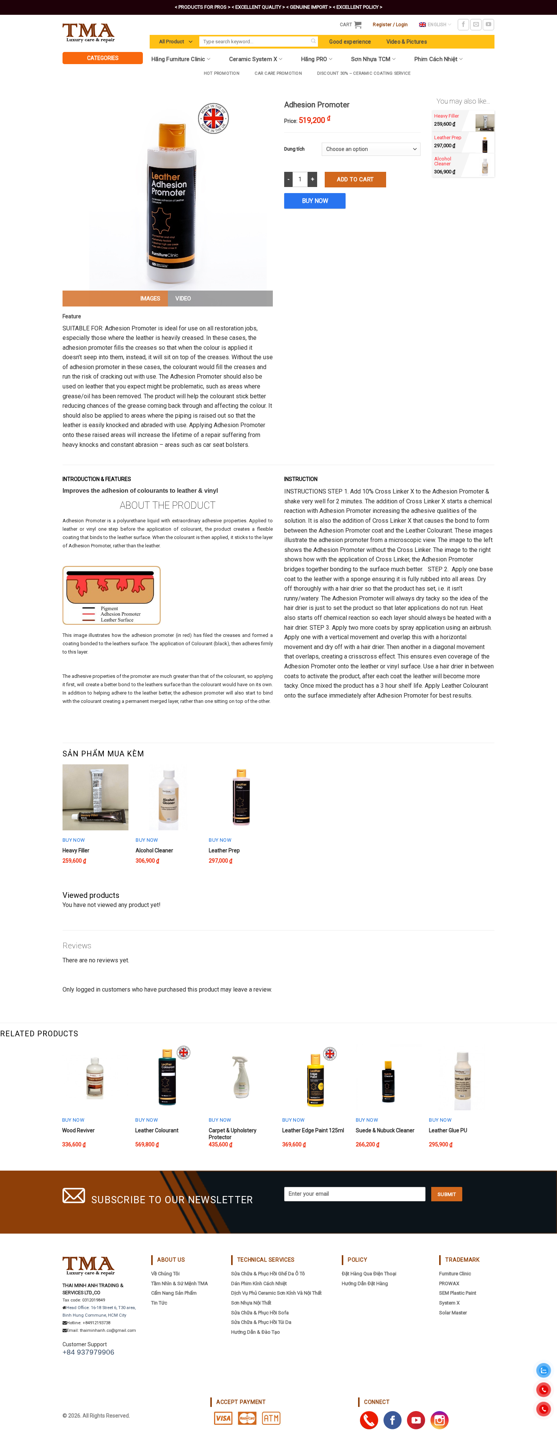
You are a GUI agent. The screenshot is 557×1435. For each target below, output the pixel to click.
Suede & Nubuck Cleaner (385, 1130)
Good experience (350, 42)
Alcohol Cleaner (154, 850)
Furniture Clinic (455, 1273)
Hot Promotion (221, 73)
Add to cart (355, 179)
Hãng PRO (314, 59)
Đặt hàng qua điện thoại (369, 1273)
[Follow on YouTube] (488, 24)
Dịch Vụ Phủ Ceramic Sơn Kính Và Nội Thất (276, 1293)
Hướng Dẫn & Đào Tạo (255, 1332)
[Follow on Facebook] (463, 24)
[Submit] (313, 41)
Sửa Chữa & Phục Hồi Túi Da (261, 1322)
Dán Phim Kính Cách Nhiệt (259, 1283)
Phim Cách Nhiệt (436, 59)
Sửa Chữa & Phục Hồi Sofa (260, 1313)
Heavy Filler (76, 850)
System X (449, 1303)
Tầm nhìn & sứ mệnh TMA (179, 1283)
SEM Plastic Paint (457, 1293)
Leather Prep (224, 850)
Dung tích (294, 149)
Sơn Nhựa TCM (371, 59)
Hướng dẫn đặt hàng (365, 1283)
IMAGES (150, 298)
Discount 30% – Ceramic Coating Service (364, 73)
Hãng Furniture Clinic (178, 59)
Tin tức (159, 1303)
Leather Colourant (156, 1130)
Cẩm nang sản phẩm (174, 1293)
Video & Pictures (406, 42)
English (437, 24)
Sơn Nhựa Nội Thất (251, 1303)
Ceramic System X (253, 59)
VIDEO (183, 298)
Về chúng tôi (165, 1273)
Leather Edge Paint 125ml (313, 1130)
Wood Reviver (78, 1130)
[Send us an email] (476, 24)
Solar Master (453, 1313)
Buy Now (315, 200)
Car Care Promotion (278, 73)
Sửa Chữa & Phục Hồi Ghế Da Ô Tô (268, 1273)
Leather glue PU (448, 1130)
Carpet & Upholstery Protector (233, 1133)
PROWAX (449, 1283)
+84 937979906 (88, 1352)
